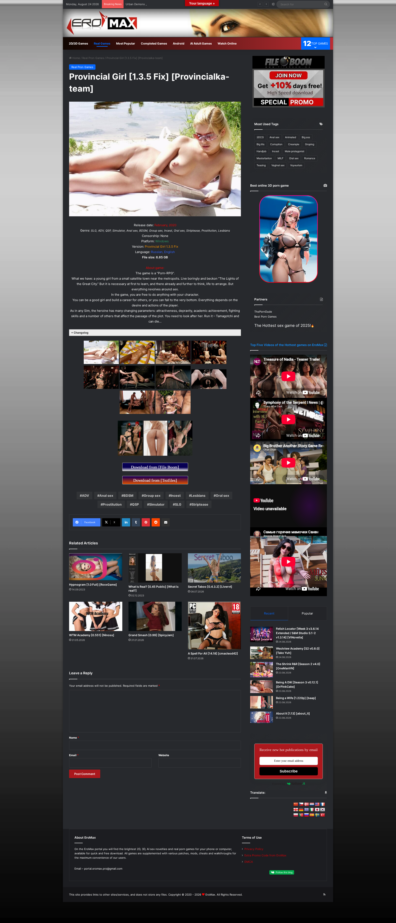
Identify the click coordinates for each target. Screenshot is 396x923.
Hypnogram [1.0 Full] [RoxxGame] (93, 584)
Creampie (293, 144)
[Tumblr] (136, 522)
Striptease (200, 504)
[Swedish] (317, 815)
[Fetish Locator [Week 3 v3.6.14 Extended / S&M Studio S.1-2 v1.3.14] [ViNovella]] (261, 634)
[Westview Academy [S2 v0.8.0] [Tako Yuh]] (261, 652)
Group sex (152, 495)
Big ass (306, 137)
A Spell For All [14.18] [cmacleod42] (213, 653)
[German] (301, 810)
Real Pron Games (93, 58)
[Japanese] (317, 810)
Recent (269, 613)
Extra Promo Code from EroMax (265, 855)
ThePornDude (263, 311)
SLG (178, 504)
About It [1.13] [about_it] (293, 713)
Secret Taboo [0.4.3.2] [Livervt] (210, 586)
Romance (309, 158)
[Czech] (301, 804)
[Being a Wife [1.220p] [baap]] (261, 702)
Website (163, 755)
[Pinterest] (146, 522)
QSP (135, 504)
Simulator (157, 504)
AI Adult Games (201, 43)
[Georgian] (295, 810)
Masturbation (264, 158)
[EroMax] (198, 23)
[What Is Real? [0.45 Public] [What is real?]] (155, 568)
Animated (290, 137)
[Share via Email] (165, 522)
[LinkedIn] (126, 522)
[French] (322, 804)
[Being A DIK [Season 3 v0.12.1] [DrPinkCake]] (261, 686)
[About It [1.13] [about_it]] (261, 717)
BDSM (128, 495)
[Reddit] (156, 522)
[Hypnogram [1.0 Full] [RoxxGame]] (95, 567)
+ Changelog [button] (79, 332)
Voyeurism (296, 165)
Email (74, 755)
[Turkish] (322, 815)
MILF (280, 158)
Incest (176, 495)
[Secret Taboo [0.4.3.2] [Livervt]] (214, 568)
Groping (309, 144)
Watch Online (227, 43)
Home (76, 58)
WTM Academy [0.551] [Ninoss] (91, 635)
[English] (317, 804)
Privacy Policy (253, 849)
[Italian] (311, 810)
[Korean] (322, 810)
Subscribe (289, 771)
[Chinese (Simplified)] (295, 804)
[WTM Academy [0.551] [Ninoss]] (95, 616)
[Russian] (306, 815)
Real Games (102, 43)
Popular (307, 613)
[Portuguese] (301, 815)
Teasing (261, 165)
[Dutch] (311, 804)
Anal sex (106, 495)
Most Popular (125, 43)
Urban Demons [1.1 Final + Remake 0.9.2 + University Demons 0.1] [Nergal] (174, 4)
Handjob (261, 151)
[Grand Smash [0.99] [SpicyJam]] (155, 616)
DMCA (248, 861)
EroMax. (210, 894)
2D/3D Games (78, 43)
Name (74, 737)
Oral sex (222, 495)
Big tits (260, 144)
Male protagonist (294, 151)
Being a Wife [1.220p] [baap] (296, 698)
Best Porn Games (265, 316)
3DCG (260, 137)
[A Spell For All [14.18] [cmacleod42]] (214, 625)
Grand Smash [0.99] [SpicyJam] (151, 635)
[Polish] (295, 815)
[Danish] (306, 804)
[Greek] (306, 810)
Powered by (278, 783)
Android (178, 43)
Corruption (276, 144)
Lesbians (198, 495)
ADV (85, 495)
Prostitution (112, 504)
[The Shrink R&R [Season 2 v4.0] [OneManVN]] (261, 669)
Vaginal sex (277, 165)
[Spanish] (311, 815)
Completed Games (154, 43)
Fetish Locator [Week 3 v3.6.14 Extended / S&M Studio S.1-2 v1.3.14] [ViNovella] (297, 633)
